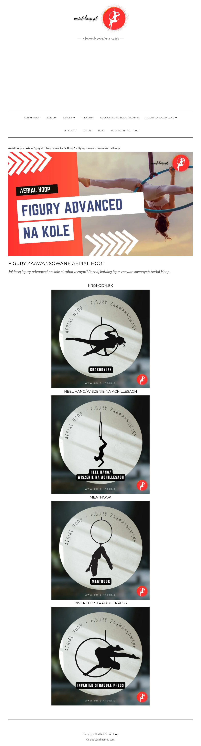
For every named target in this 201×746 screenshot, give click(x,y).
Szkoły (68, 117)
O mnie (87, 130)
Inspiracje (69, 130)
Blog (101, 130)
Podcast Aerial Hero (125, 130)
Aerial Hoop (32, 117)
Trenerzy (87, 117)
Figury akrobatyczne (160, 117)
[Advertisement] (100, 75)
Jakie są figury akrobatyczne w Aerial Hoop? (49, 148)
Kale (88, 739)
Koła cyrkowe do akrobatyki (119, 117)
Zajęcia (52, 117)
